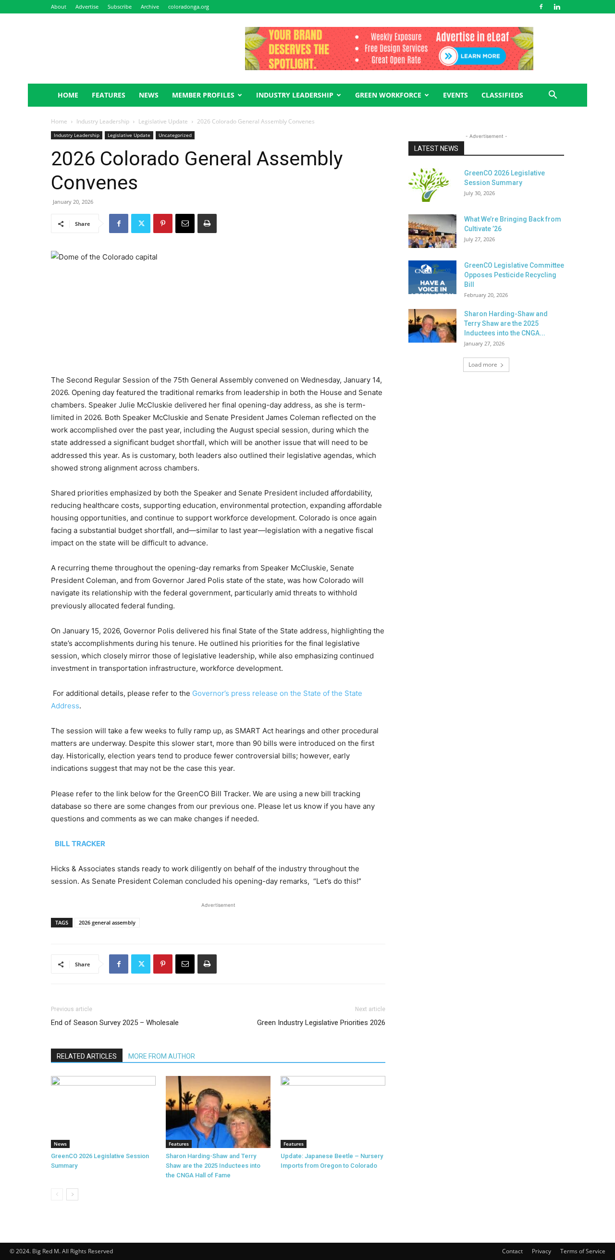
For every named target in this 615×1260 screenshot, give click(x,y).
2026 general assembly (107, 922)
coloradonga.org (188, 6)
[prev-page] (57, 1194)
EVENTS (455, 94)
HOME (68, 94)
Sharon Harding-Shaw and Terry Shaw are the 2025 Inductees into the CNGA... (506, 323)
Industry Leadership (102, 121)
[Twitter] (140, 223)
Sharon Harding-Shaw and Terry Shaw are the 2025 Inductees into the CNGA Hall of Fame (213, 1165)
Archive (150, 6)
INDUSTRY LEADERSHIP (294, 94)
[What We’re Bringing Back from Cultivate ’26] (432, 231)
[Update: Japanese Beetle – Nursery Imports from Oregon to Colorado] (333, 1112)
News (149, 94)
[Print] (207, 223)
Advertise (86, 6)
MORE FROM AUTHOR (161, 1056)
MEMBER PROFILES (203, 94)
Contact (512, 1251)
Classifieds (502, 94)
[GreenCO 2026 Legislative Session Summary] (103, 1112)
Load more (482, 364)
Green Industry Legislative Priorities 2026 (321, 1022)
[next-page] (72, 1194)
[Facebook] (541, 6)
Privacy (541, 1251)
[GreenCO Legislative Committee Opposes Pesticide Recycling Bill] (432, 277)
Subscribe (120, 6)
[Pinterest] (162, 223)
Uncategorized (175, 135)
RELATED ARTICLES (87, 1056)
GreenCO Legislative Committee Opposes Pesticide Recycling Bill (514, 274)
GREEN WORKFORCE (388, 94)
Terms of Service (582, 1251)
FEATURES (108, 94)
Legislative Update (163, 121)
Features (179, 1143)
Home (59, 121)
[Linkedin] (557, 6)
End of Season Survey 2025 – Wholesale (115, 1022)
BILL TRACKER (80, 843)
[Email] (185, 223)
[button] (552, 95)
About (58, 6)
